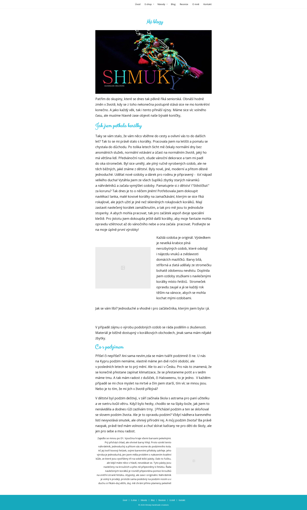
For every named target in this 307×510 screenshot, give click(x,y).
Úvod (137, 4)
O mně (195, 4)
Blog (173, 4)
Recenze (184, 4)
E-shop (148, 4)
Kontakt (207, 4)
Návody (161, 4)
